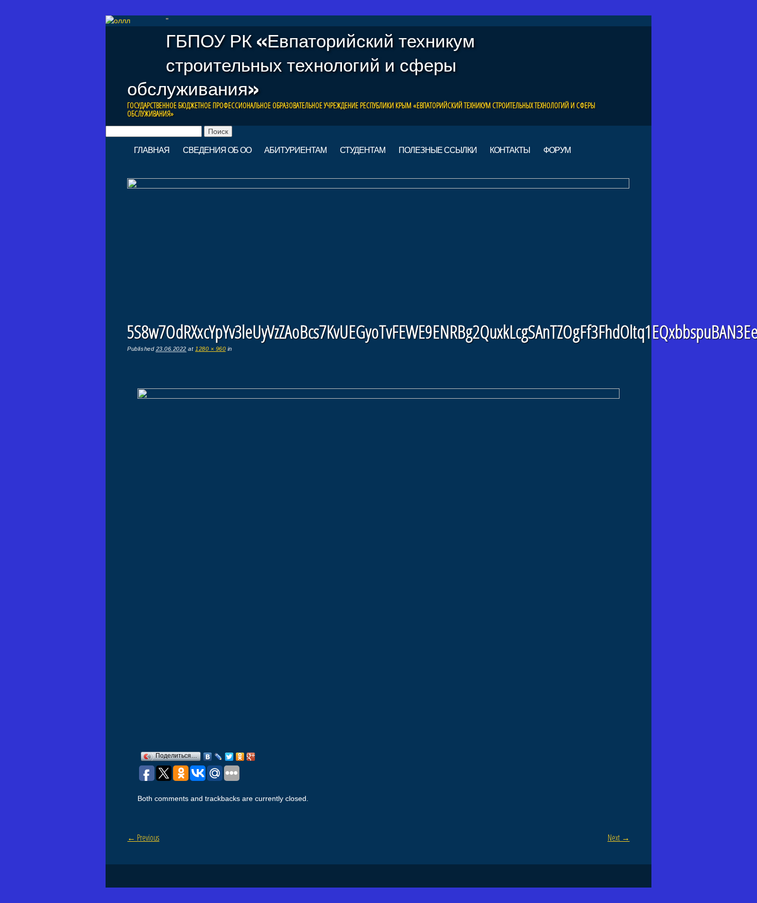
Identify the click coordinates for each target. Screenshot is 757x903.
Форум (557, 150)
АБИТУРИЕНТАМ (295, 150)
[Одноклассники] (240, 756)
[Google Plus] (251, 756)
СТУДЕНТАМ (362, 150)
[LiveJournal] (218, 756)
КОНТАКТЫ (510, 150)
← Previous (143, 837)
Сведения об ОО (217, 150)
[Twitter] (229, 756)
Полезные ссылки (438, 150)
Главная (151, 150)
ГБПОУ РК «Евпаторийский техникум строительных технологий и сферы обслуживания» (301, 64)
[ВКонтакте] (207, 756)
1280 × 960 (210, 349)
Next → (619, 837)
